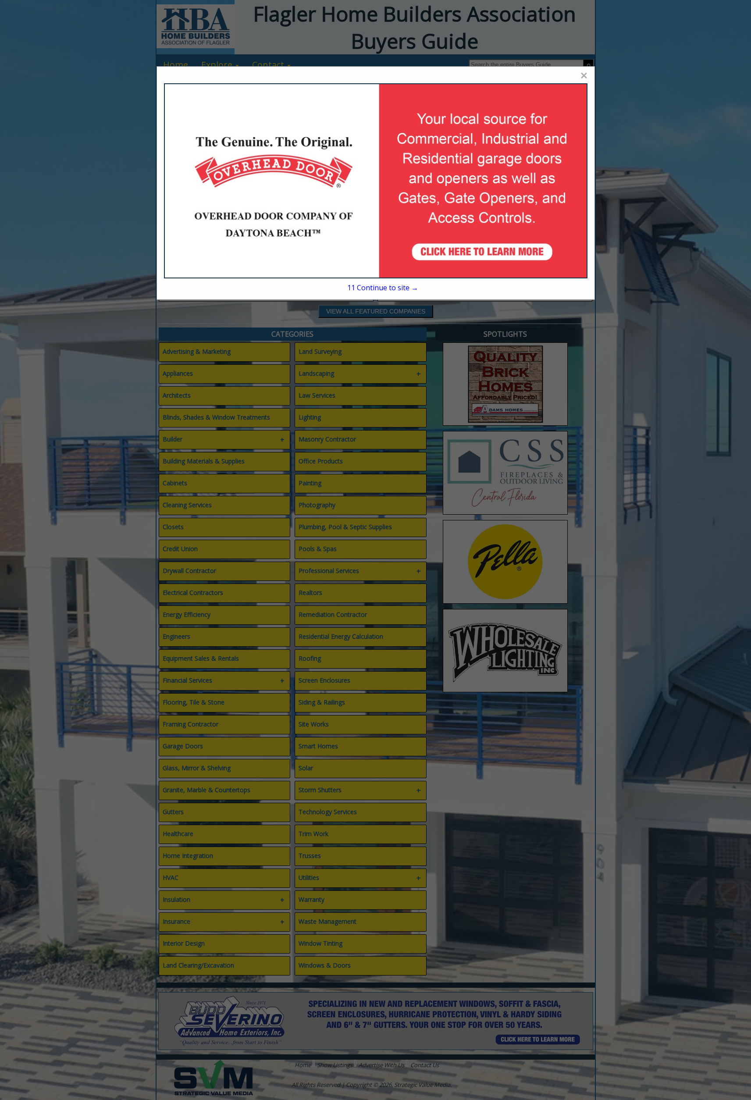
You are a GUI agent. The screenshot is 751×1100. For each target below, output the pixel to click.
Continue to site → (382, 287)
